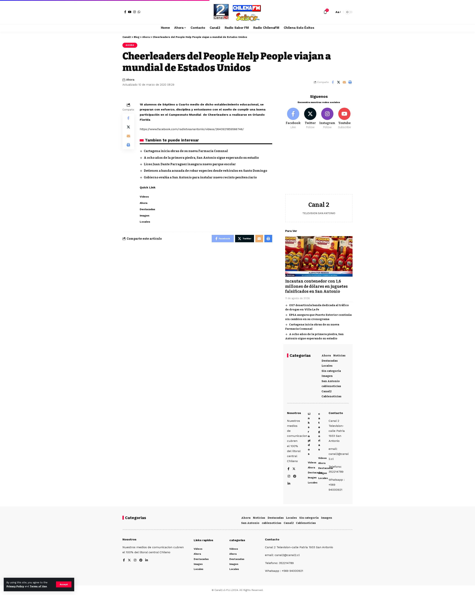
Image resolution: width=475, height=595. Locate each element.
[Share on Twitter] (338, 82)
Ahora (130, 45)
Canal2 (327, 391)
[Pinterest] (295, 476)
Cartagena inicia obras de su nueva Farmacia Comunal (186, 151)
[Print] (350, 82)
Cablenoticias (331, 396)
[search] (331, 12)
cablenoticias (331, 386)
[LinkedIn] (289, 483)
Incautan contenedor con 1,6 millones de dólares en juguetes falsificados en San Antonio (316, 286)
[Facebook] (125, 11)
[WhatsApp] (139, 11)
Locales (327, 365)
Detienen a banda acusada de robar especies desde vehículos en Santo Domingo (205, 170)
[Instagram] (134, 11)
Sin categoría (331, 371)
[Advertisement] (319, 164)
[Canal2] (237, 12)
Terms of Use (38, 586)
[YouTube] (129, 11)
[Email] (344, 82)
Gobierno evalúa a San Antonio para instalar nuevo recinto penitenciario (200, 177)
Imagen (327, 376)
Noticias (339, 355)
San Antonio (331, 381)
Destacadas (330, 360)
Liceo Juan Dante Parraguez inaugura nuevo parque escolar (190, 164)
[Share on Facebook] (332, 82)
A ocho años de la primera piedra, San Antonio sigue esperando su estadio (201, 157)
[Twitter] (310, 118)
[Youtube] (344, 118)
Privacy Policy (15, 586)
